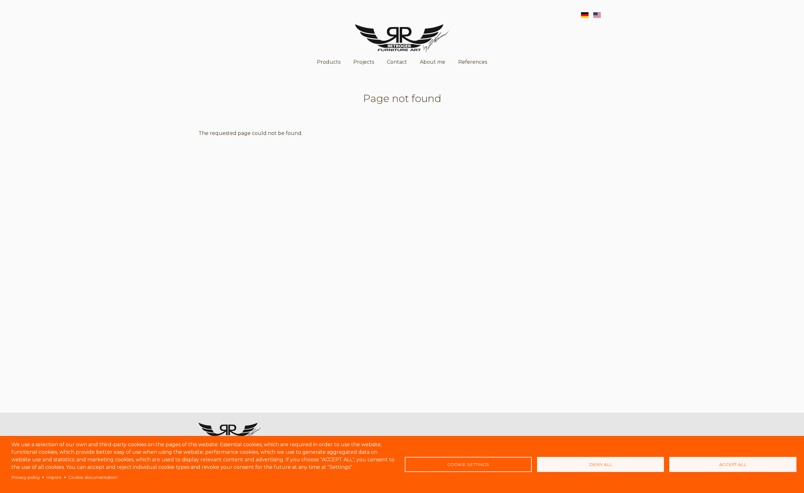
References (472, 62)
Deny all (600, 464)
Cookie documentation (92, 477)
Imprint (54, 477)
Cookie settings (468, 464)
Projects (363, 62)
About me (432, 62)
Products (328, 62)
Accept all (732, 464)
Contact (397, 62)
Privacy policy (25, 477)
